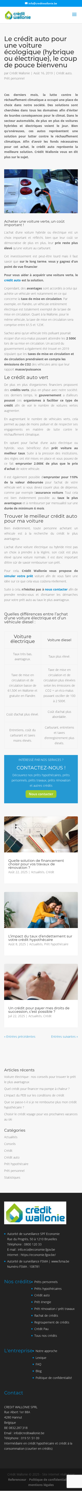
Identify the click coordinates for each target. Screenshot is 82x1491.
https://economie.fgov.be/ (38, 1255)
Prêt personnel (14, 78)
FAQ (38, 1364)
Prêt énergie (42, 1302)
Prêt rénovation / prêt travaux (54, 1309)
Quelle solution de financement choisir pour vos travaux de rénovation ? (36, 864)
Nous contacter (41, 794)
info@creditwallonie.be (29, 1433)
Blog (39, 1371)
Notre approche (46, 1351)
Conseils (10, 1144)
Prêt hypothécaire (56, 944)
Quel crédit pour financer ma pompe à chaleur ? (37, 1089)
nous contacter (56, 589)
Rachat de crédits (46, 1315)
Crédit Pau (41, 1329)
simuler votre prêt (18, 576)
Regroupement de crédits (51, 1322)
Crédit (50, 872)
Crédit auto (64, 73)
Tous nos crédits (45, 1335)
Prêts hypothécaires (48, 1289)
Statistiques (12, 1177)
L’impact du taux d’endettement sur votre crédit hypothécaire (40, 938)
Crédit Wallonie (19, 73)
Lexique (41, 1358)
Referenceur (17, 1479)
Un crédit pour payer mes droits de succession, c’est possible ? (39, 1010)
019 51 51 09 (30, 1438)
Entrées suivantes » (64, 1036)
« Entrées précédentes (19, 1036)
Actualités (37, 872)
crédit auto (12, 280)
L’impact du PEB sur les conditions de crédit (34, 1095)
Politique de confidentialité (54, 1378)
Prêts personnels (46, 1282)
